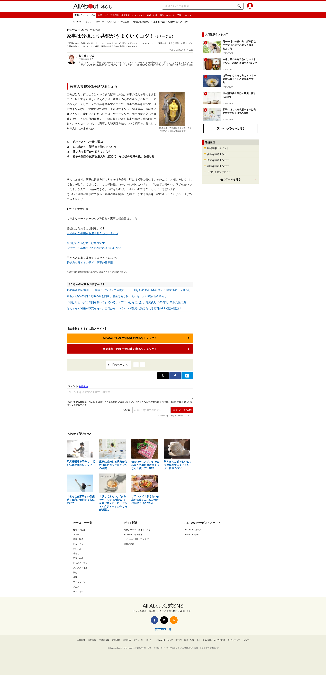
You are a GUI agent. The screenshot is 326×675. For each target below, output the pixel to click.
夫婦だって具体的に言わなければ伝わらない (94, 248)
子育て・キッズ (184, 15)
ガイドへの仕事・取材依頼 (136, 539)
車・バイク (78, 591)
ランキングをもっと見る (231, 128)
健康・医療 (78, 539)
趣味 (75, 577)
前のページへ (120, 364)
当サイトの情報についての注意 (211, 640)
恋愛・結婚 (78, 558)
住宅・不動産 (79, 530)
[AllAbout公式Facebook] (154, 620)
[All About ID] (250, 6)
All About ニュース (193, 530)
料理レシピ (103, 15)
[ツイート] (163, 375)
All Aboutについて (165, 640)
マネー (76, 534)
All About (77, 22)
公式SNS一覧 (163, 629)
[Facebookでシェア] (175, 375)
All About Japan (192, 534)
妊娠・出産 (152, 15)
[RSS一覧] (174, 620)
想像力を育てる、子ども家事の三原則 (90, 262)
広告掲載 (116, 640)
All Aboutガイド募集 (133, 534)
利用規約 (127, 640)
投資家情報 (104, 640)
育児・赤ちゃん (167, 15)
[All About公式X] (164, 620)
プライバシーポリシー (143, 640)
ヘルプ (246, 640)
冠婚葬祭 (115, 15)
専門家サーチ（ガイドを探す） (138, 530)
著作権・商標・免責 (185, 640)
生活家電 (125, 15)
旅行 (75, 572)
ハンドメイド (138, 15)
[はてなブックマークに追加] (187, 375)
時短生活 (125, 22)
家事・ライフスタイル (85, 15)
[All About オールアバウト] (85, 7)
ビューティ (78, 544)
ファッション (79, 582)
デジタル (77, 549)
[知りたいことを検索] (239, 6)
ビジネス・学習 (80, 563)
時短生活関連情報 (141, 22)
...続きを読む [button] (187, 65)
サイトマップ (234, 640)
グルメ (76, 587)
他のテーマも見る (230, 179)
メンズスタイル (80, 568)
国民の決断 (129, 544)
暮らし (107, 7)
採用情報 (92, 640)
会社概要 (81, 640)
